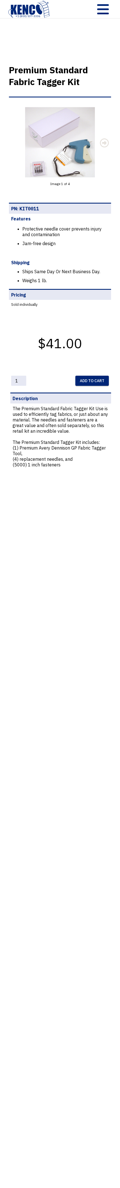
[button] (60, 142)
